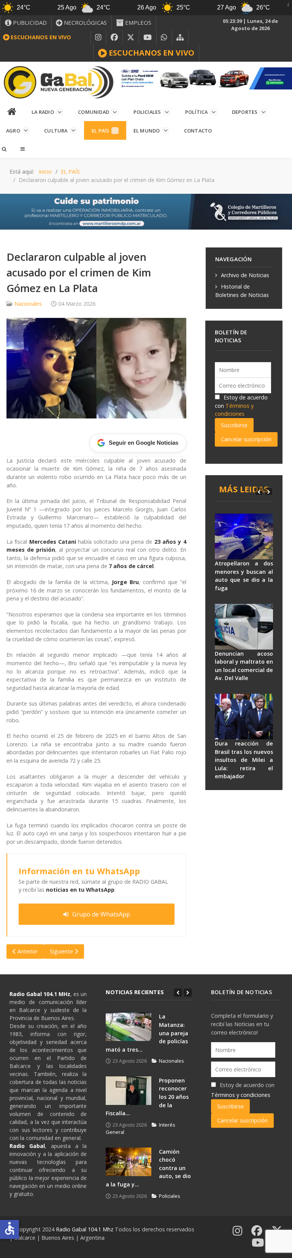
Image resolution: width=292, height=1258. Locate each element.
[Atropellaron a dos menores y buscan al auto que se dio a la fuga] (244, 536)
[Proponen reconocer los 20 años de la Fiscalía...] (128, 1090)
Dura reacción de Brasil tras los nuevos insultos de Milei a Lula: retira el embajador (244, 760)
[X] (130, 37)
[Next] (269, 491)
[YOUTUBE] (148, 37)
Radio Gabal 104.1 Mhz (85, 1229)
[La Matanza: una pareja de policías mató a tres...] (128, 1026)
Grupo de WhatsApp (101, 914)
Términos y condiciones (240, 1094)
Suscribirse (234, 425)
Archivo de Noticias (245, 275)
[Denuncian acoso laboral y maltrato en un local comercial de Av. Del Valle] (244, 627)
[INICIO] (12, 112)
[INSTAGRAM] (98, 37)
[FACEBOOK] (114, 37)
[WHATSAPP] (164, 37)
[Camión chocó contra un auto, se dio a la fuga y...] (128, 1162)
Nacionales (28, 303)
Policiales (169, 1196)
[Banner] (204, 77)
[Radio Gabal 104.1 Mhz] (58, 82)
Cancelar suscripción (246, 439)
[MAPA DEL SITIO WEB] (180, 37)
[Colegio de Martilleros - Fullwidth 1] (146, 211)
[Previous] (259, 491)
